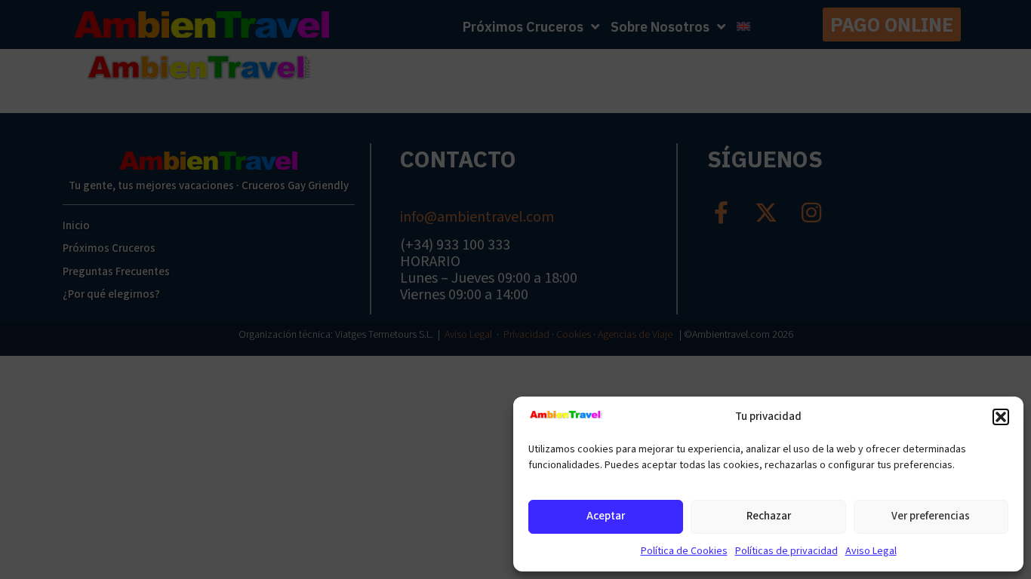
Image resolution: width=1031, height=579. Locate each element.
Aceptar (605, 516)
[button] (1000, 416)
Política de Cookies (684, 551)
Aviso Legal (871, 551)
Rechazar (768, 516)
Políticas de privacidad (786, 551)
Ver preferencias (930, 516)
